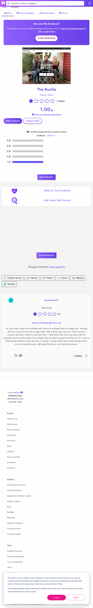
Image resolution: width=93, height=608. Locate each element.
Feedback (10, 451)
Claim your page (46, 38)
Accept (56, 597)
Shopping (43, 95)
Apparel (51, 95)
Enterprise (11, 468)
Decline (76, 597)
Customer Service (14, 528)
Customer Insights (14, 534)
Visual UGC (11, 441)
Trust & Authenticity (15, 562)
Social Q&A (11, 435)
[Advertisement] (46, 233)
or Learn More (48, 31)
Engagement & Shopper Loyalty (19, 496)
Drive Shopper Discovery (16, 485)
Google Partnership (14, 551)
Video (9, 446)
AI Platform (11, 462)
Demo (9, 507)
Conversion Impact (14, 490)
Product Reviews (13, 430)
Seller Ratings (12, 424)
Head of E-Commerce (15, 523)
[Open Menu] (90, 3)
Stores (4, 7)
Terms (9, 567)
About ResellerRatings (15, 556)
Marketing (11, 518)
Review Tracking (13, 457)
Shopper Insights (13, 501)
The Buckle (46, 89)
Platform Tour (12, 419)
